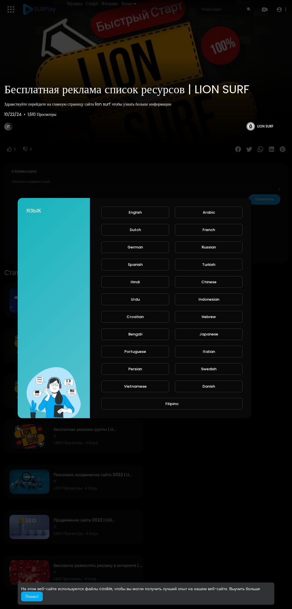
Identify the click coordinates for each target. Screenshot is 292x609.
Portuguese (135, 351)
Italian (209, 351)
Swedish (208, 369)
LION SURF (265, 126)
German (135, 247)
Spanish (135, 264)
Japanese (208, 334)
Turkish (208, 264)
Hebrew (209, 316)
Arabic (209, 212)
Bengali (135, 334)
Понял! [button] (31, 596)
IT (8, 126)
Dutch (135, 229)
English (135, 212)
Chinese (208, 282)
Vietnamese (135, 386)
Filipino (172, 403)
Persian (135, 369)
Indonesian (208, 299)
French (208, 229)
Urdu (135, 299)
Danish (208, 386)
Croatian (135, 316)
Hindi (135, 282)
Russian (209, 247)
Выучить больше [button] (244, 589)
